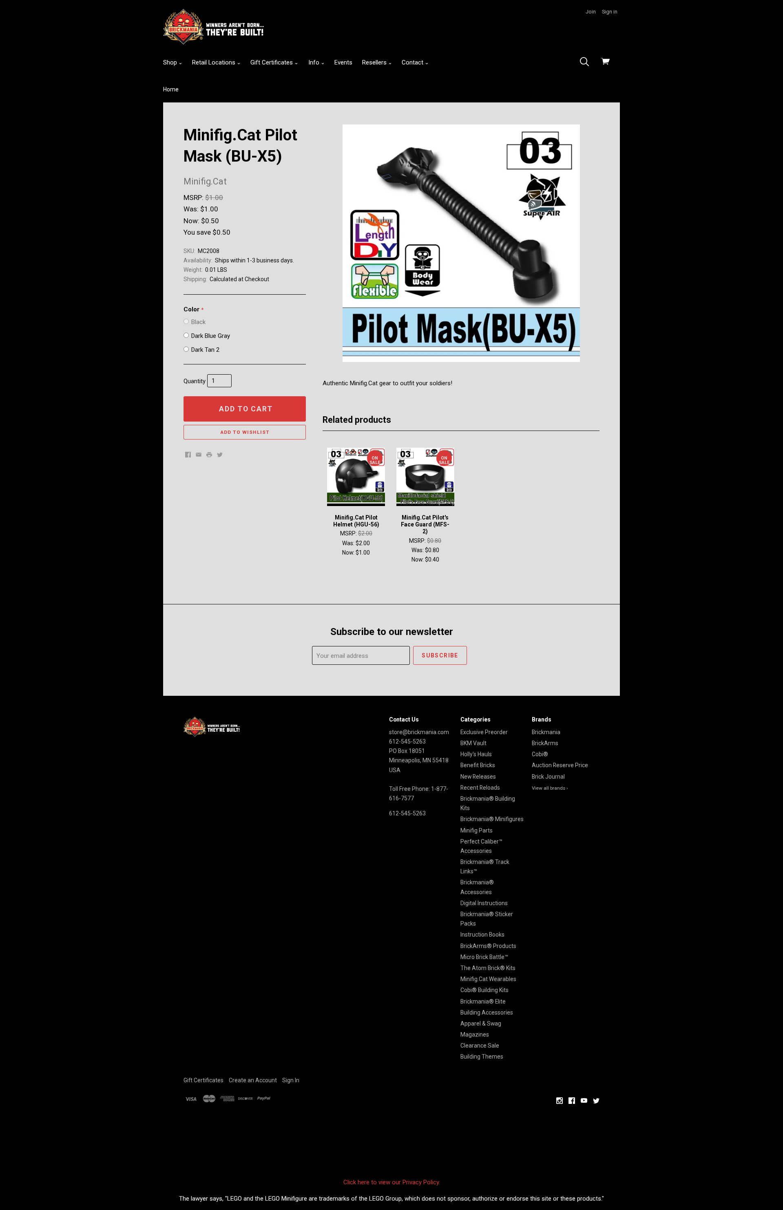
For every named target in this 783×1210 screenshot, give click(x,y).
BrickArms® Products (488, 946)
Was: (191, 209)
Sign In (290, 1080)
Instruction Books (482, 934)
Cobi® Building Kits (484, 990)
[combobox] (587, 62)
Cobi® (540, 754)
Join (591, 12)
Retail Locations (214, 62)
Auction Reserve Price (560, 765)
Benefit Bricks (477, 765)
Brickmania (546, 732)
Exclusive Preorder (484, 732)
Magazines (474, 1034)
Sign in (609, 12)
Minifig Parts (476, 830)
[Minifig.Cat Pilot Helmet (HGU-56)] (356, 477)
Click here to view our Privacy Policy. (391, 1182)
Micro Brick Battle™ (484, 957)
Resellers (375, 62)
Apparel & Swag (480, 1023)
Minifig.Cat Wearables (488, 979)
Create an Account (253, 1080)
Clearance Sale (479, 1045)
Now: (191, 221)
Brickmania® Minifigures (492, 819)
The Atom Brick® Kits (487, 968)
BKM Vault (473, 743)
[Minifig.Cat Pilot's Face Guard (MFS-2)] (425, 477)
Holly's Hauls (476, 754)
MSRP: (193, 197)
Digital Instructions (484, 903)
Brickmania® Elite (483, 1001)
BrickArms (545, 743)
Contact (413, 62)
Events (343, 62)
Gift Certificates (272, 62)
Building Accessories (486, 1012)
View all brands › (550, 788)
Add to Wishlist (245, 432)
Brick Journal (548, 776)
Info (314, 62)
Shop (171, 62)
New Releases (478, 776)
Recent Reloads (480, 787)
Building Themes (481, 1056)
